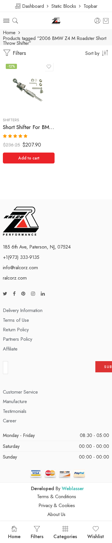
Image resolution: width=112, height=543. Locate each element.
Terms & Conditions (56, 496)
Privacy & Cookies (56, 505)
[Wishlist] (49, 66)
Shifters (11, 120)
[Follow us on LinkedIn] (43, 293)
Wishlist (95, 536)
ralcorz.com (15, 277)
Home (9, 32)
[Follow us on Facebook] (14, 293)
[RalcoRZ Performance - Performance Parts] (56, 20)
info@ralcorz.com (20, 267)
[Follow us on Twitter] (5, 293)
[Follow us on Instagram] (33, 293)
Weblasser (73, 488)
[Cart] (106, 20)
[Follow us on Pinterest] (23, 293)
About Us (56, 514)
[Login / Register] (97, 20)
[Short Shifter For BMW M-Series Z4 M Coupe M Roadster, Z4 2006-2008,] (29, 87)
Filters (18, 53)
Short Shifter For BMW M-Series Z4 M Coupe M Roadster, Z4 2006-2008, (29, 127)
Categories (65, 536)
